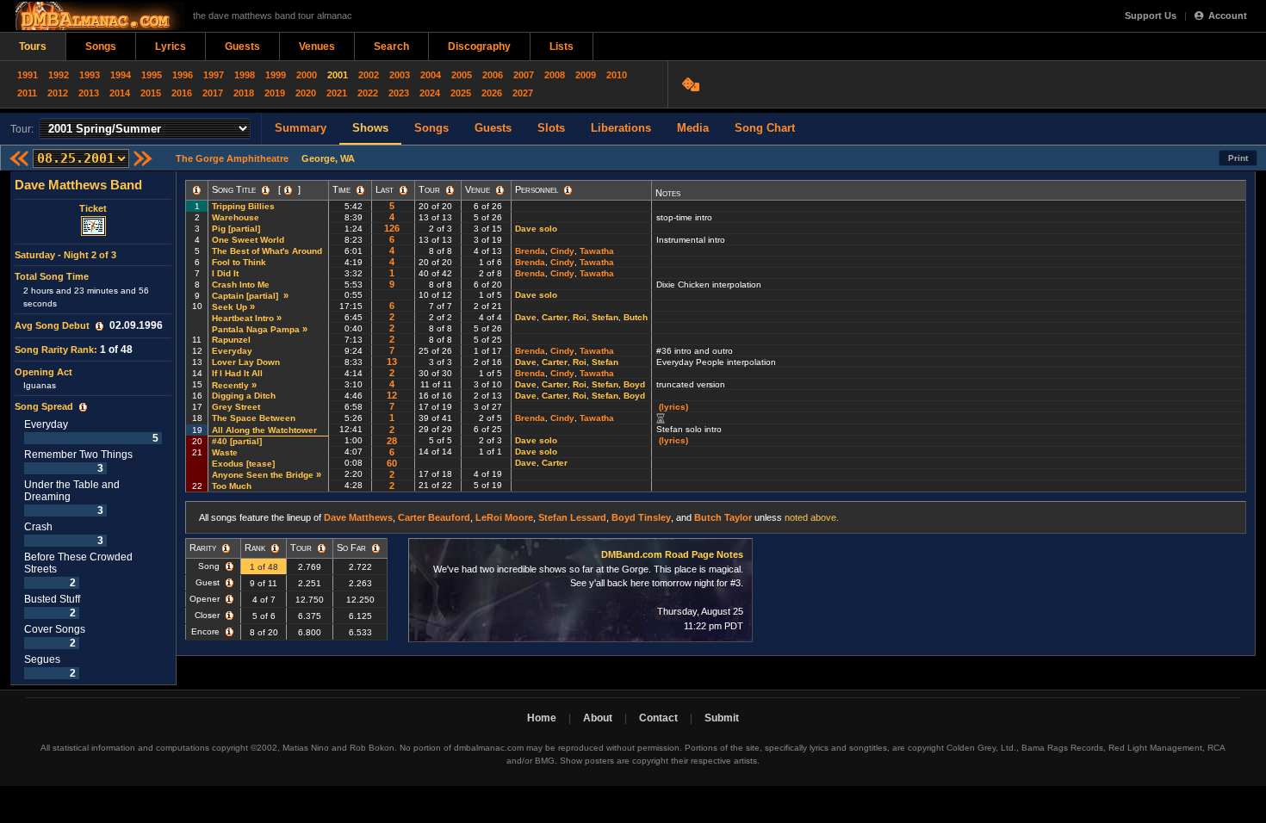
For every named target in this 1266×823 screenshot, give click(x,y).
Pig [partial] (237, 228)
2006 (492, 75)
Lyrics (170, 46)
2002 (368, 75)
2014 (119, 93)
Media (693, 127)
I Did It (225, 273)
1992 (58, 75)
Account (1227, 15)
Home (541, 718)
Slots (551, 127)
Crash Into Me (241, 284)
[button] (99, 326)
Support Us (1150, 15)
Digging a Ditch (244, 395)
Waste (225, 452)
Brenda (530, 251)
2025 (460, 93)
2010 (616, 75)
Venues (317, 46)
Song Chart (765, 127)
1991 (27, 75)
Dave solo (536, 228)
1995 (151, 75)
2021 (336, 93)
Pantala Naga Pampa (256, 329)
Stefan (605, 317)
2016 (181, 93)
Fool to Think (239, 262)
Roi (579, 317)
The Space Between (253, 418)
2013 (88, 93)
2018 (243, 93)
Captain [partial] (246, 295)
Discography (479, 46)
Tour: (22, 129)
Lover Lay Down (246, 362)
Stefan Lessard (572, 517)
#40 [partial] (238, 441)
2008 (554, 75)
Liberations (621, 127)
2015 (150, 93)
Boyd (634, 384)
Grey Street (236, 407)
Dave (526, 317)
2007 (523, 75)
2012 (57, 93)
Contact (658, 718)
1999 (275, 75)
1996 (182, 75)
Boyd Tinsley (641, 517)
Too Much (231, 486)
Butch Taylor (723, 517)
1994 (120, 75)
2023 (398, 93)
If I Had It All (237, 373)
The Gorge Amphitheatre (232, 158)
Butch (636, 317)
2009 (585, 75)
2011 (27, 93)
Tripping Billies (243, 206)
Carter (555, 317)
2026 (491, 93)
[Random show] (692, 84)
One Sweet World (248, 239)
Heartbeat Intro (243, 318)
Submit (721, 718)
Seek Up (229, 307)
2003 (399, 75)
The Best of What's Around (267, 251)
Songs (100, 46)
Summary (300, 127)
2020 (305, 93)
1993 (89, 75)
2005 (461, 75)
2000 (306, 75)
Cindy (562, 251)
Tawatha (597, 251)
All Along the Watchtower (264, 430)
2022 (367, 93)
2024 (429, 93)
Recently (230, 385)
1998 (244, 75)
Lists (561, 46)
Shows (370, 127)
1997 (213, 75)
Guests (242, 46)
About (597, 718)
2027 (522, 93)
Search (391, 46)
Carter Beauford (434, 517)
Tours (33, 46)
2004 (430, 75)
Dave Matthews (358, 517)
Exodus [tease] (244, 463)
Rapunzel (231, 339)
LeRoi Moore (504, 517)
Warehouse (235, 217)
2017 (212, 93)
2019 (274, 93)
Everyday (232, 351)
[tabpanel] (93, 428)
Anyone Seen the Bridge (262, 475)
